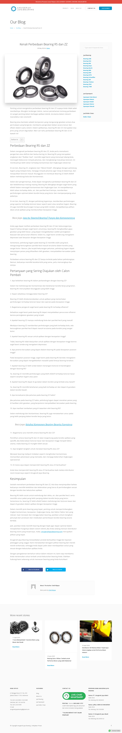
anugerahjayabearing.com (52, 531)
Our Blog (18, 28)
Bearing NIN (87, 70)
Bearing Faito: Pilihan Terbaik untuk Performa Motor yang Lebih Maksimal (59, 660)
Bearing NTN (87, 75)
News (48, 48)
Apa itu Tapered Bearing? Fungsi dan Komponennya (49, 217)
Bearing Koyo (87, 66)
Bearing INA (87, 63)
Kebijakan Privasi (37, 725)
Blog (72, 8)
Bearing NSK (87, 73)
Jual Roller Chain (41, 705)
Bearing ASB (87, 59)
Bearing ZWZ (87, 84)
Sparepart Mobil (88, 102)
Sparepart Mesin (88, 99)
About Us (78, 8)
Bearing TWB (87, 86)
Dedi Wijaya (52, 590)
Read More (16, 647)
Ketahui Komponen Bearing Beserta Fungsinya (49, 424)
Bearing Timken (88, 82)
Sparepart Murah (88, 106)
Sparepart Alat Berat (90, 97)
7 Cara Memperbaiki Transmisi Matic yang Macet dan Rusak (26, 641)
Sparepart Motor (88, 104)
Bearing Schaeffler (89, 77)
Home (11, 28)
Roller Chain (87, 117)
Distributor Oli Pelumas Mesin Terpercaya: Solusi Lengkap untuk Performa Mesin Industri (95, 650)
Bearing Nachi (87, 68)
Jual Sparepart (40, 702)
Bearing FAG (87, 61)
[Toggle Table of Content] (21, 139)
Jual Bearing (39, 699)
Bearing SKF (87, 79)
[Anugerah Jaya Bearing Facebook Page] (111, 725)
